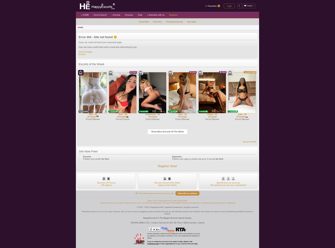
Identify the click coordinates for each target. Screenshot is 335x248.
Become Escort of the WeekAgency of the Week (167, 184)
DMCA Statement (184, 203)
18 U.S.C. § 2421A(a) (143, 203)
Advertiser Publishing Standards (206, 203)
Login (229, 6)
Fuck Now (144, 22)
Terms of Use (112, 203)
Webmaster (183, 201)
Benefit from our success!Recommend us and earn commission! (228, 184)
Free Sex (157, 22)
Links (174, 201)
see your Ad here (249, 142)
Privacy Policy (169, 203)
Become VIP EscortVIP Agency (106, 184)
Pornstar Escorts (174, 22)
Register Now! (167, 166)
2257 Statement (126, 203)
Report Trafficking (228, 203)
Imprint (102, 203)
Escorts (115, 15)
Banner (168, 201)
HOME (85, 15)
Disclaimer (158, 203)
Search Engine (86, 52)
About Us (151, 201)
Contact (160, 201)
